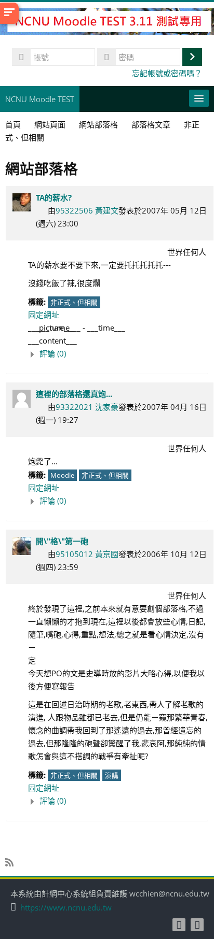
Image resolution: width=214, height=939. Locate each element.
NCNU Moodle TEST (39, 99)
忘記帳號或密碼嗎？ (167, 73)
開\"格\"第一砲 (62, 541)
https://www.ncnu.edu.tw (66, 908)
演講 (111, 775)
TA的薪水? (54, 197)
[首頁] (107, 23)
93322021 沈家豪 (87, 407)
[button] (118, 353)
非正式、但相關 (74, 302)
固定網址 (43, 314)
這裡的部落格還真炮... (74, 394)
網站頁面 (49, 124)
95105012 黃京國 (87, 554)
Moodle (62, 475)
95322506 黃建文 (87, 210)
